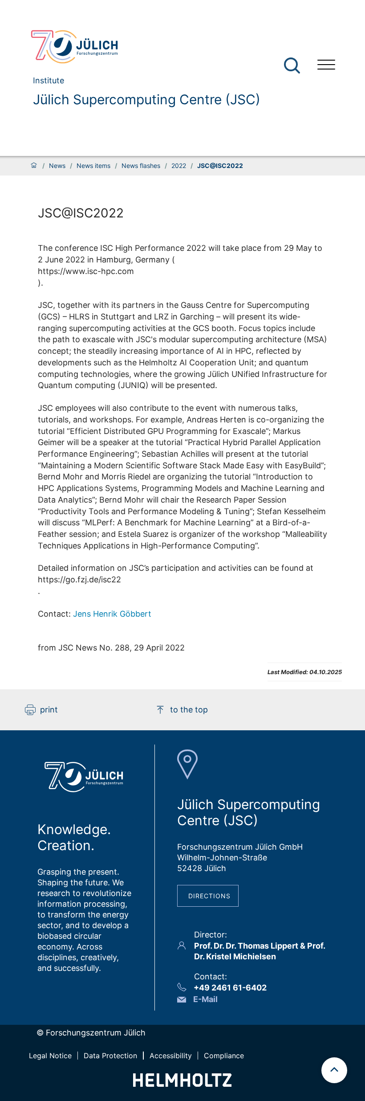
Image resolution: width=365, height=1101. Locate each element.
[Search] (293, 66)
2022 (178, 166)
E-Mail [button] (205, 999)
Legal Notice (50, 1055)
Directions (209, 896)
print (49, 709)
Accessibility (171, 1055)
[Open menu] (326, 65)
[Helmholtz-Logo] (182, 1084)
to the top (189, 709)
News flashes (141, 166)
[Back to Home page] (141, 46)
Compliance (224, 1055)
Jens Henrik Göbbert (112, 613)
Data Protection (110, 1055)
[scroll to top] (334, 1070)
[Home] (34, 165)
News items (93, 166)
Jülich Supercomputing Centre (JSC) (146, 99)
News (57, 166)
